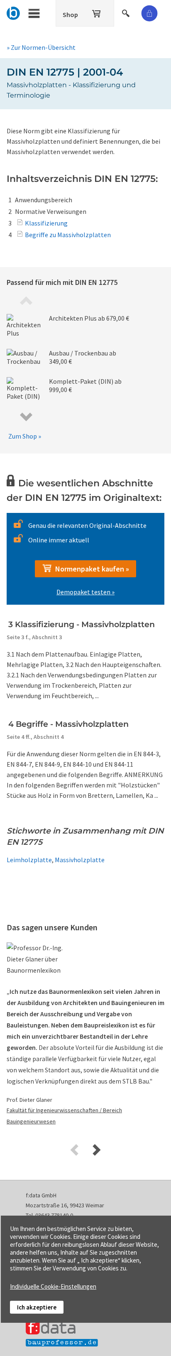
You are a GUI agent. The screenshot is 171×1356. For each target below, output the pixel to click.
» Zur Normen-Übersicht (41, 47)
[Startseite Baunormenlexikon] (13, 12)
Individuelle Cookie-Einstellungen (53, 1286)
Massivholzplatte (80, 860)
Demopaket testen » (85, 592)
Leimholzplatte (29, 860)
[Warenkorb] (97, 12)
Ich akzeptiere (36, 1307)
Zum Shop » (24, 436)
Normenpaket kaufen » (90, 569)
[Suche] (126, 12)
